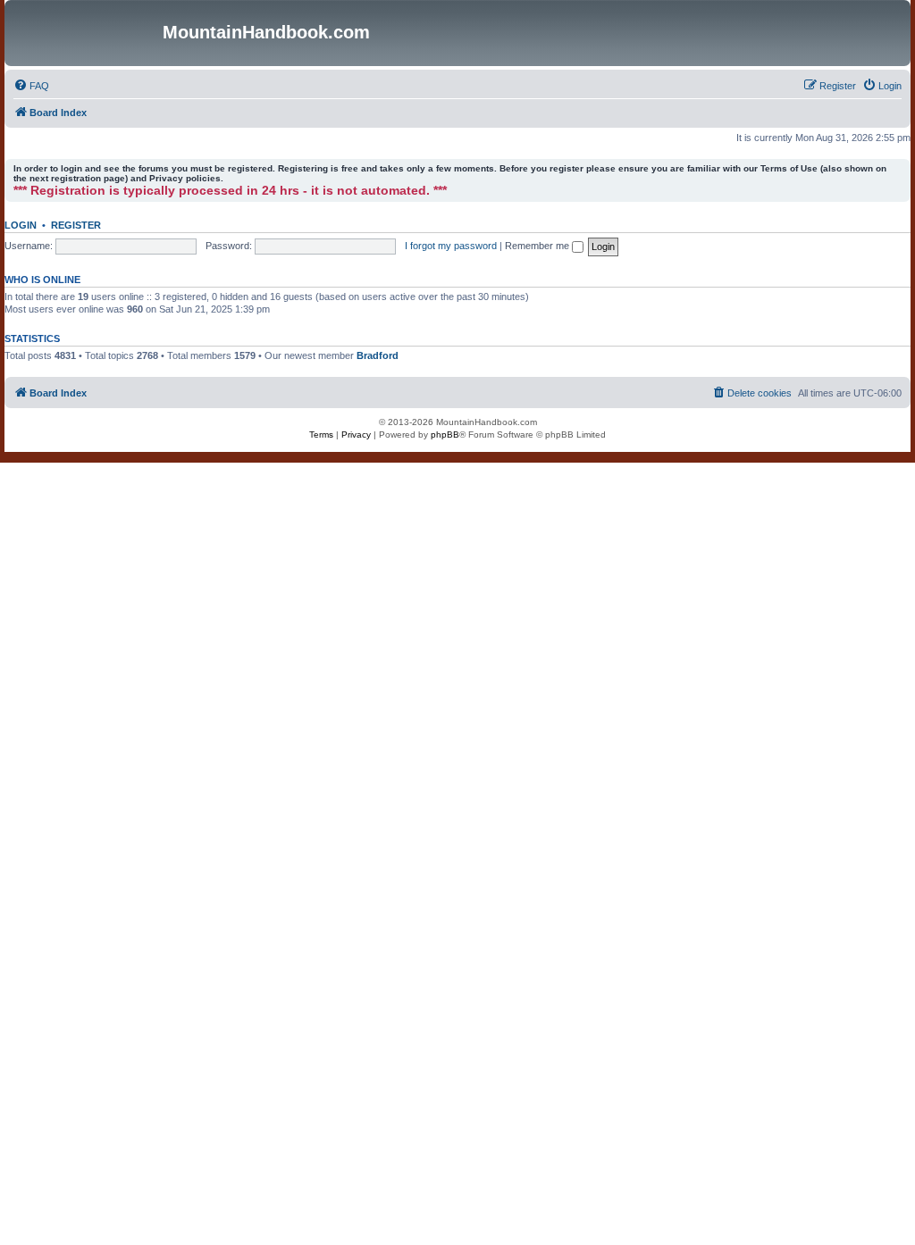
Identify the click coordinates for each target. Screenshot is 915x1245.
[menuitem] (31, 85)
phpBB (445, 434)
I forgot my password (451, 245)
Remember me (538, 245)
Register (76, 225)
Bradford (378, 355)
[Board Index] (86, 33)
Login (20, 225)
